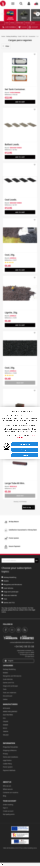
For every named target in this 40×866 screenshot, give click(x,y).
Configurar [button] (25, 450)
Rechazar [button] (25, 455)
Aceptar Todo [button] (25, 444)
